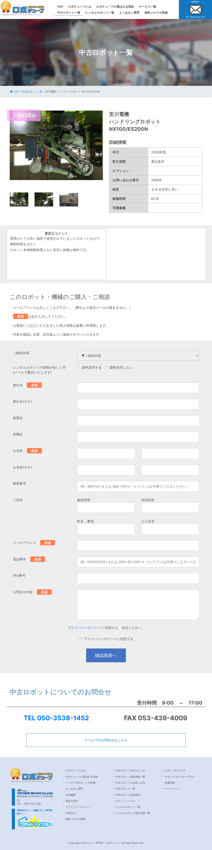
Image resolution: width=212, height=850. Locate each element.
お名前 (18, 451)
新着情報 (170, 782)
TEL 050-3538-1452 (56, 718)
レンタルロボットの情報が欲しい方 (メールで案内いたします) (39, 369)
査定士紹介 (72, 800)
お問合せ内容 (23, 592)
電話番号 (19, 559)
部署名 (18, 418)
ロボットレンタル (125, 800)
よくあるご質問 (74, 788)
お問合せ (71, 813)
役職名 (18, 434)
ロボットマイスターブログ (180, 776)
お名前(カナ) (22, 467)
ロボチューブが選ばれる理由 (82, 776)
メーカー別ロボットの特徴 (80, 782)
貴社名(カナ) (22, 401)
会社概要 (71, 794)
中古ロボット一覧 (125, 788)
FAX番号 (19, 575)
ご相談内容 (21, 353)
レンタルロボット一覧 (127, 806)
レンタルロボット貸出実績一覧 (132, 813)
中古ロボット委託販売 (127, 794)
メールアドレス (24, 543)
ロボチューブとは (76, 770)
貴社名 (18, 385)
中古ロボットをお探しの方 (130, 782)
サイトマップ (172, 788)
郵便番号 (19, 483)
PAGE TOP (203, 820)
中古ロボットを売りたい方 (130, 770)
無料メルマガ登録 (76, 819)
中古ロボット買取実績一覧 (130, 776)
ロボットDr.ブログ (175, 770)
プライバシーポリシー (84, 628)
